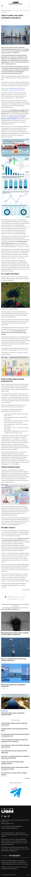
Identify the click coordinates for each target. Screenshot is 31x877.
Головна (3, 10)
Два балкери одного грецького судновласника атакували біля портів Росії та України (15, 768)
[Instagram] (8, 816)
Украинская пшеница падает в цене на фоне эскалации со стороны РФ (15, 605)
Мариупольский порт (13, 599)
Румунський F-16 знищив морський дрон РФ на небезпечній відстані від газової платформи (15, 757)
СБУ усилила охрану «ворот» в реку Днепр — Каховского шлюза (13, 713)
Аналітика (8, 10)
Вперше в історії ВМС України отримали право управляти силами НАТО (13, 659)
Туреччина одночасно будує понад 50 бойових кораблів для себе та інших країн (15, 746)
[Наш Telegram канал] (15, 792)
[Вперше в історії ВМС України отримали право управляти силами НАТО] (15, 647)
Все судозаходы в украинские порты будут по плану (15, 607)
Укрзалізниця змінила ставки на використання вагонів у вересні (14, 729)
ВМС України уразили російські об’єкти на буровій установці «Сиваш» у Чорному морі (14, 633)
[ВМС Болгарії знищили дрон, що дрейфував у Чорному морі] (15, 673)
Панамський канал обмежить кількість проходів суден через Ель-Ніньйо (14, 724)
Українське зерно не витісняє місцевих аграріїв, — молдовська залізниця (13, 762)
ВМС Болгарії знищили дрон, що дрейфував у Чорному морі (13, 685)
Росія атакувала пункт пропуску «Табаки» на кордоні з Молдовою (14, 773)
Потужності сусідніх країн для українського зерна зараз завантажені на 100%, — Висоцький (14, 740)
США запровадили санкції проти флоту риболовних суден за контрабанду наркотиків (15, 735)
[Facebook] (2, 816)
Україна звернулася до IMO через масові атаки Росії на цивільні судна (14, 751)
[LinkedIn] (5, 816)
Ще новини (27, 778)
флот (22, 599)
